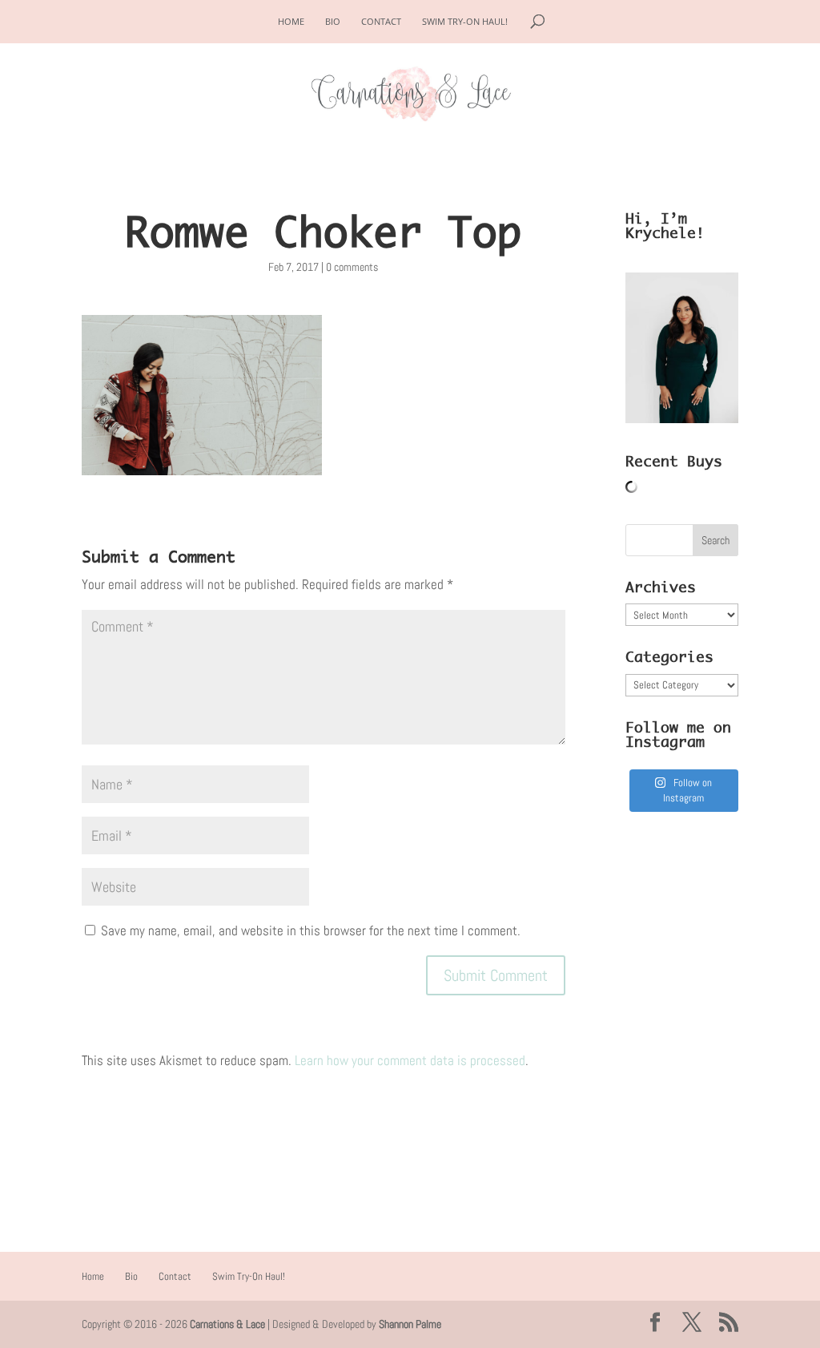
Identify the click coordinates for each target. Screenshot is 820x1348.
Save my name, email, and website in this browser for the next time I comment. (311, 930)
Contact (381, 21)
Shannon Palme (410, 1324)
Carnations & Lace (227, 1324)
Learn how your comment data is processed (410, 1060)
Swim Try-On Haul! (465, 21)
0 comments (352, 267)
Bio (332, 21)
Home (291, 21)
